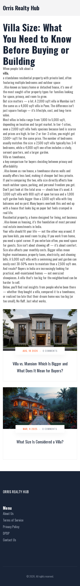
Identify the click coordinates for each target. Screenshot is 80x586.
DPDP (6, 533)
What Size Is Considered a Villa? (40, 442)
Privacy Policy (11, 526)
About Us (8, 513)
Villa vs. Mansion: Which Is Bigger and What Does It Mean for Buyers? (40, 367)
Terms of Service (13, 520)
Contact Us (9, 540)
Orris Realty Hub (21, 8)
